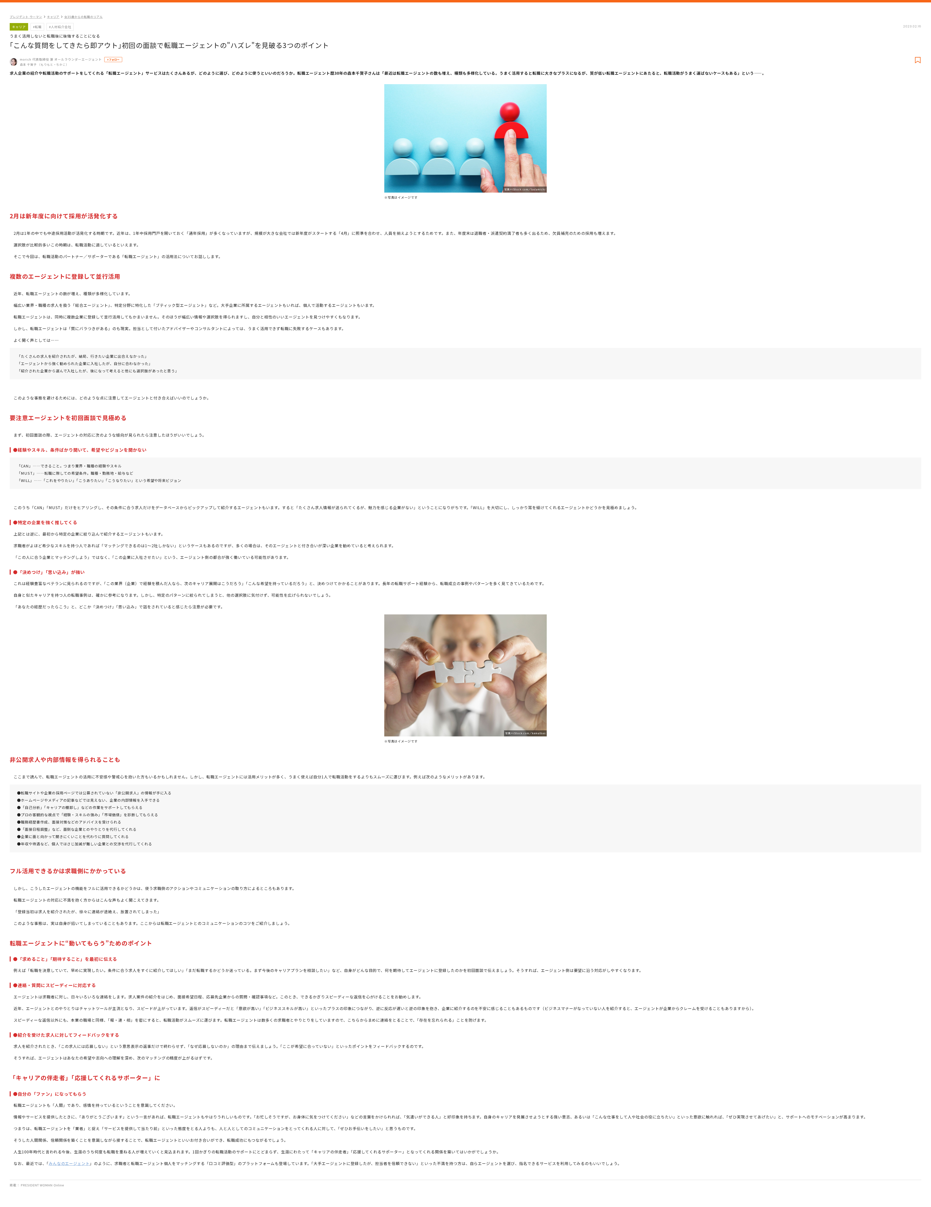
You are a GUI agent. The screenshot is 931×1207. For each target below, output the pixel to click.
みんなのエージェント (69, 1163)
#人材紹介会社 (60, 26)
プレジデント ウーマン (26, 17)
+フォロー (113, 59)
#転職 (37, 26)
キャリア (53, 17)
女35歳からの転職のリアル (83, 17)
